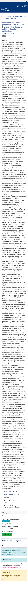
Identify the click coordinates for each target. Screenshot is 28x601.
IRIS (2, 16)
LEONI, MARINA (8, 33)
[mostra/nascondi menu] (26, 1)
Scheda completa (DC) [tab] (9, 494)
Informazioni (7, 559)
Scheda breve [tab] (7, 491)
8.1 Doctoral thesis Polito (9, 18)
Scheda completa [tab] (17, 491)
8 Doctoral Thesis (21, 16)
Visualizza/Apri (7, 534)
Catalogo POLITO (10, 16)
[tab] (18, 494)
